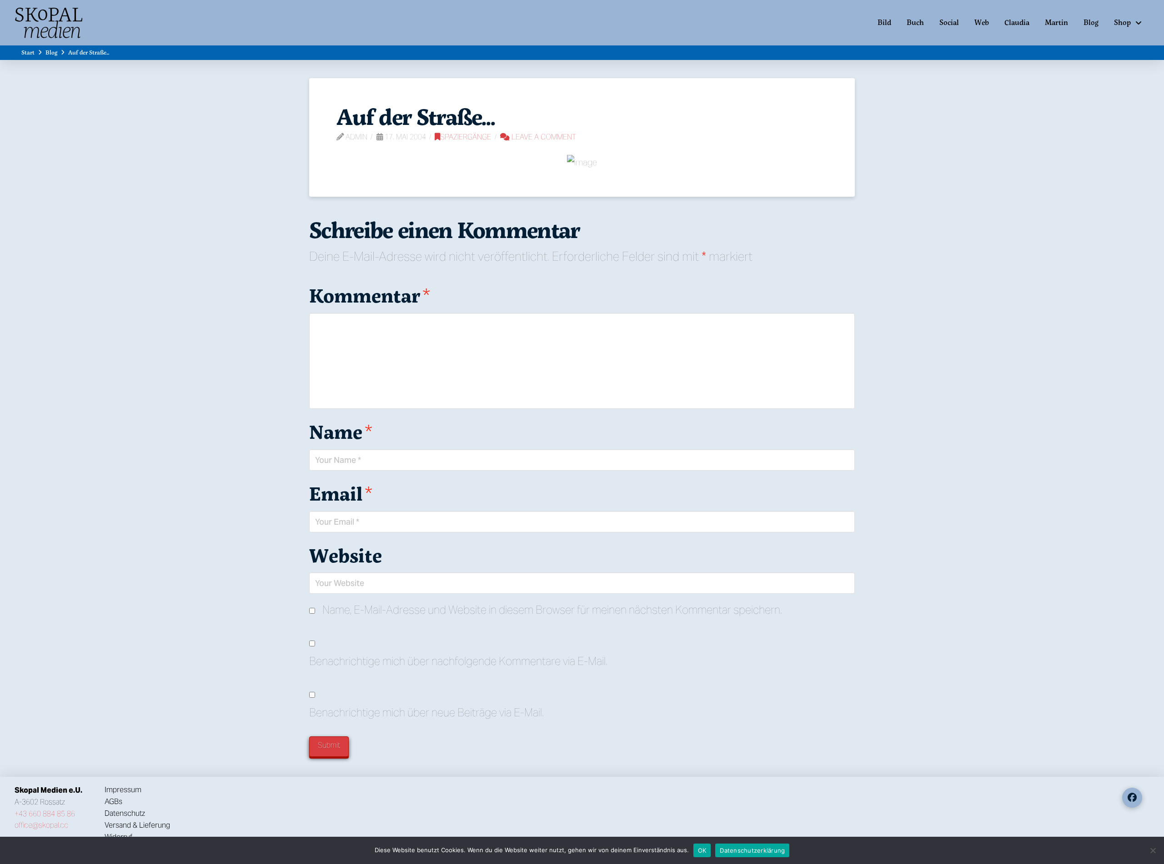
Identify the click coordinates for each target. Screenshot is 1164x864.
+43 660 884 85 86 (45, 814)
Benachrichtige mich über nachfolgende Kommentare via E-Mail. (458, 661)
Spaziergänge (465, 137)
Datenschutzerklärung (752, 850)
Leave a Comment (543, 137)
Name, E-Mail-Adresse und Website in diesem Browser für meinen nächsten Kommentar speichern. (552, 610)
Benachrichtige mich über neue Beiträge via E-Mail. (426, 712)
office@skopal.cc (41, 825)
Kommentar (369, 295)
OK (702, 850)
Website (345, 555)
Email (340, 493)
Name (340, 431)
